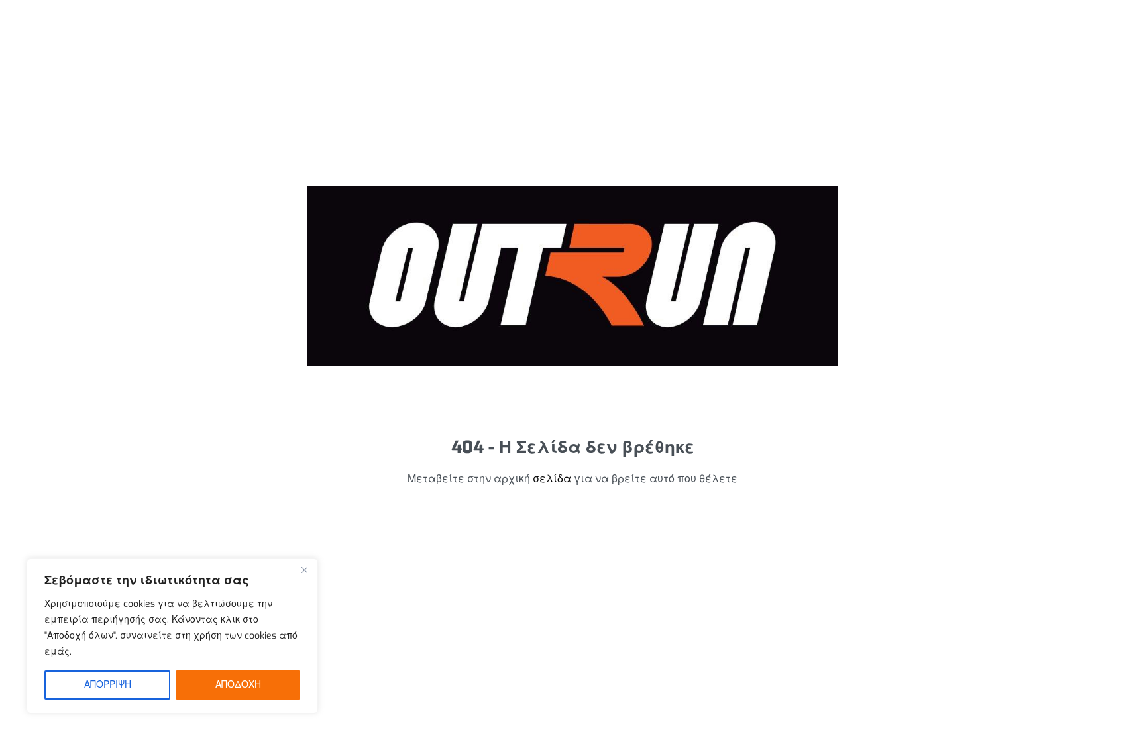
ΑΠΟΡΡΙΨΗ (107, 684)
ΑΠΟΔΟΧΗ (238, 684)
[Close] (304, 570)
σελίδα (552, 479)
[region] (172, 636)
